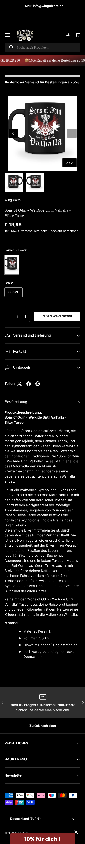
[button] (78, 35)
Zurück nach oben (42, 725)
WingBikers (13, 200)
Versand (27, 231)
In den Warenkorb (57, 316)
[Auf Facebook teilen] (28, 383)
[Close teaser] (76, 832)
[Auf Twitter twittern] (19, 383)
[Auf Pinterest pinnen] (37, 383)
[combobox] (42, 47)
